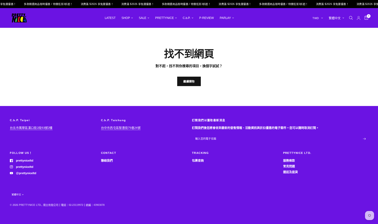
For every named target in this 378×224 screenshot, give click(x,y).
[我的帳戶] (358, 18)
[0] (365, 18)
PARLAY (225, 18)
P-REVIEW (206, 18)
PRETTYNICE (164, 18)
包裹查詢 (198, 160)
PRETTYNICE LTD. (297, 153)
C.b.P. (186, 18)
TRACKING (200, 153)
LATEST (110, 18)
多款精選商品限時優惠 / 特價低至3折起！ (46, 4)
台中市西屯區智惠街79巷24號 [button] (121, 127)
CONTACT (108, 153)
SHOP (125, 18)
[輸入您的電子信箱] (364, 139)
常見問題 (289, 166)
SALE (142, 18)
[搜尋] (351, 18)
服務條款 (289, 160)
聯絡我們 (107, 160)
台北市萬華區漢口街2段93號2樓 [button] (31, 127)
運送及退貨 (290, 172)
